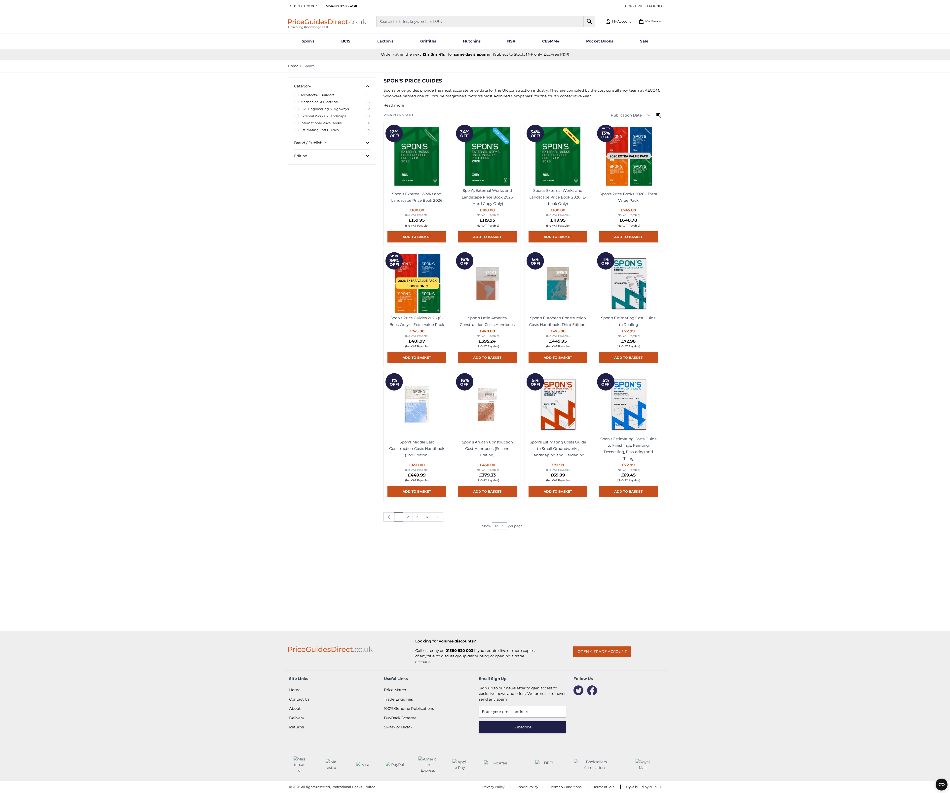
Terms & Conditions (565, 787)
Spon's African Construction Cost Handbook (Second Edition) (487, 449)
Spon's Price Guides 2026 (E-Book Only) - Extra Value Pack (416, 321)
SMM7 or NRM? (398, 727)
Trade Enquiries (398, 699)
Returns (296, 727)
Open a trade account (602, 651)
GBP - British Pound (643, 6)
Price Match (395, 689)
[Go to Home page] (327, 21)
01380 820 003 (305, 6)
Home (293, 66)
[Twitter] (578, 690)
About (295, 708)
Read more (393, 105)
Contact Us (299, 699)
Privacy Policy (493, 787)
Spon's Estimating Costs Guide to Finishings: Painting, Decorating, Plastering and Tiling (628, 448)
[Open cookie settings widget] (942, 785)
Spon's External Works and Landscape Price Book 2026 (416, 197)
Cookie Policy (527, 787)
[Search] (589, 21)
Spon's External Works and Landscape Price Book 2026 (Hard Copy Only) (487, 197)
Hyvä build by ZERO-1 (643, 787)
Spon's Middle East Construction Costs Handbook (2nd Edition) (416, 449)
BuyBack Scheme (400, 717)
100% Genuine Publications (409, 708)
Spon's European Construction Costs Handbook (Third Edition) (558, 321)
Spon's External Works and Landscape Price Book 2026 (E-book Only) (558, 197)
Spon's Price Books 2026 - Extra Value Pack (628, 197)
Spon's (309, 66)
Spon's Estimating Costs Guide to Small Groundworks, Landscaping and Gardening (558, 449)
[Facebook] (592, 690)
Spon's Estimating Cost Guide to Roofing (628, 321)
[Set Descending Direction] (659, 116)
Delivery (296, 717)
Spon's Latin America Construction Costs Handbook (487, 321)
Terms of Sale (604, 787)
